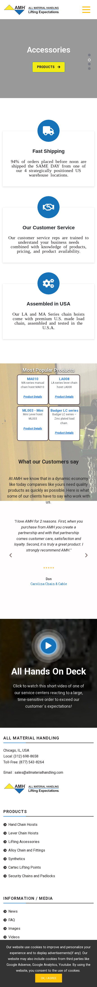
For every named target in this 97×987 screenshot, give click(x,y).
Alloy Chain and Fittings (26, 850)
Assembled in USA (48, 304)
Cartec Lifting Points (24, 867)
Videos (14, 937)
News (13, 911)
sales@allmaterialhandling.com (38, 772)
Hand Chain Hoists (22, 824)
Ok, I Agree (48, 978)
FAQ (11, 920)
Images (14, 928)
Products (46, 58)
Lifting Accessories (23, 842)
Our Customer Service (49, 227)
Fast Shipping (48, 151)
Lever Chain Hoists (23, 833)
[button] (89, 55)
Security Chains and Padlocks (31, 876)
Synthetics (16, 859)
